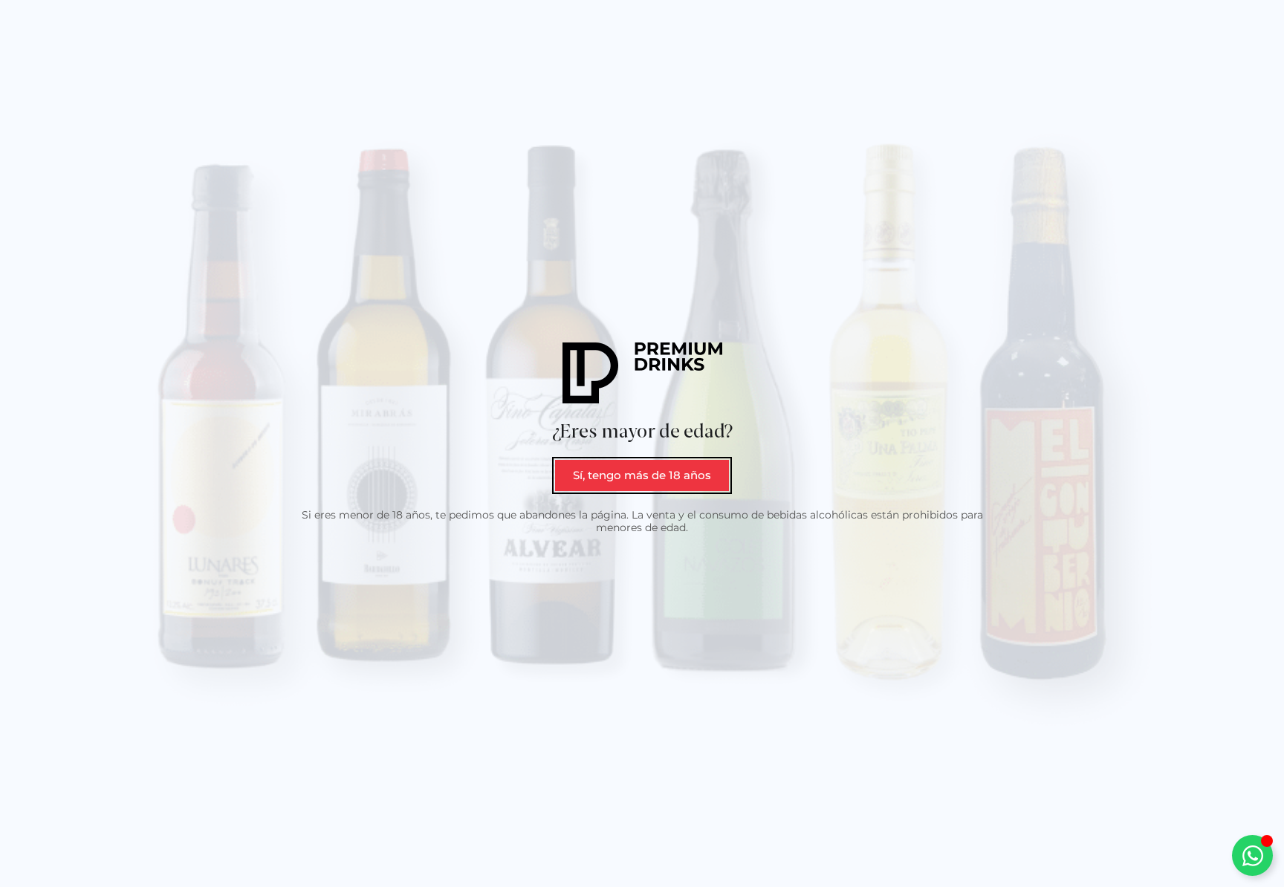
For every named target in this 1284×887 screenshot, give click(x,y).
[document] (642, 443)
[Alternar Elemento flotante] (1252, 855)
